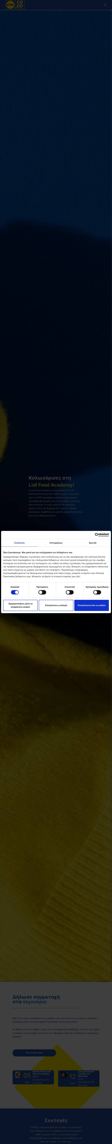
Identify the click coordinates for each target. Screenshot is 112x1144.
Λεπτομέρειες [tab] (56, 543)
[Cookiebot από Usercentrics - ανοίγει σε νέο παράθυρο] (97, 535)
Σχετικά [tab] (92, 543)
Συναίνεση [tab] (19, 543)
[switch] (42, 592)
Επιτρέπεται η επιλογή (56, 605)
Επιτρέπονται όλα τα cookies (92, 605)
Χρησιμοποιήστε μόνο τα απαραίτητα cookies (20, 605)
